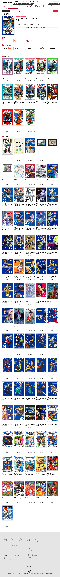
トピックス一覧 (30, 550)
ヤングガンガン (21, 540)
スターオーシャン (17, 555)
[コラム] (30, 4)
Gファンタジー (21, 538)
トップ (3, 8)
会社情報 (29, 559)
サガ (15, 554)
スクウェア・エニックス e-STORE (8, 550)
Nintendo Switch (6, 540)
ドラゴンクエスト (17, 550)
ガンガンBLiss (29, 540)
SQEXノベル (28, 539)
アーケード (11, 539)
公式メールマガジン (30, 554)
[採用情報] (57, 4)
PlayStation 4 (5, 538)
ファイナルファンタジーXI (13, 545)
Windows (5, 544)
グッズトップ (36, 541)
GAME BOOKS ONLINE (30, 538)
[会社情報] (52, 4)
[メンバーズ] (21, 4)
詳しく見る (7, 80)
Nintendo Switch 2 (6, 539)
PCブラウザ (11, 538)
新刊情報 (6, 8)
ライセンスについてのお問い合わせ (32, 555)
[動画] (26, 4)
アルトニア (5, 558)
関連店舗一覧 (5, 557)
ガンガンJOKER (21, 539)
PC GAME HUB (17, 556)
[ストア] (16, 4)
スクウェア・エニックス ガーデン (8, 559)
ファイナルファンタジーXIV (13, 544)
